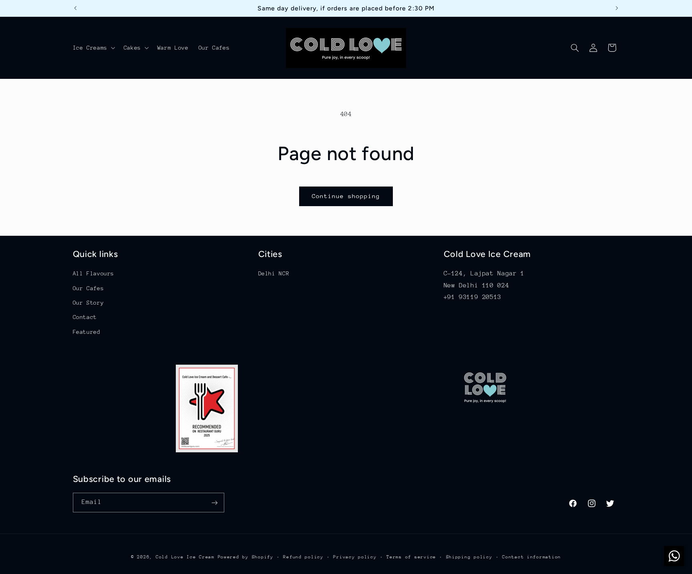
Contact (85, 317)
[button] (93, 48)
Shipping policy (469, 557)
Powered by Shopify (246, 557)
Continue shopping (346, 196)
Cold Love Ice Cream (185, 557)
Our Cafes (88, 288)
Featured (87, 332)
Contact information (531, 557)
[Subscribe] (214, 502)
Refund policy (303, 557)
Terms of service (411, 557)
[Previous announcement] (75, 8)
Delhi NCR (274, 273)
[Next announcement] (617, 8)
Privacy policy (354, 557)
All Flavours (94, 273)
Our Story (88, 302)
